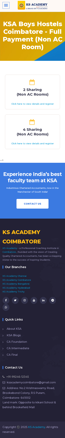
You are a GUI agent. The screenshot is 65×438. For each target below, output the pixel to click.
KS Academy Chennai (14, 276)
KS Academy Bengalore (16, 283)
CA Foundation (17, 341)
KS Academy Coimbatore (16, 280)
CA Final (12, 354)
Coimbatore (9, 252)
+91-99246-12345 (17, 376)
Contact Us (32, 203)
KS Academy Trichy (13, 291)
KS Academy (10, 248)
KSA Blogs (14, 335)
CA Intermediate (18, 348)
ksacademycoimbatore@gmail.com (31, 382)
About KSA (14, 328)
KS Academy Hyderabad (16, 287)
